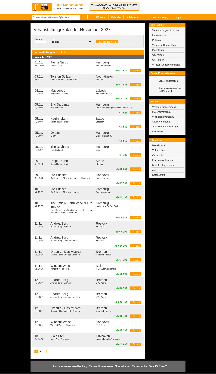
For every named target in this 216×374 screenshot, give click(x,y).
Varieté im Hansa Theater (165, 45)
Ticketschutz (158, 150)
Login (177, 17)
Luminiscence (159, 35)
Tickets (136, 70)
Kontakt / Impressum (163, 165)
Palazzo (156, 40)
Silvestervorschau (161, 121)
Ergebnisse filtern (108, 42)
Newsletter (157, 131)
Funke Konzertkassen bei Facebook (170, 90)
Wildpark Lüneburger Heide (166, 64)
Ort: (53, 39)
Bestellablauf (158, 145)
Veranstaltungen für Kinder (165, 30)
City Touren (158, 59)
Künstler (101, 17)
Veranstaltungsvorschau (164, 107)
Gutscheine (158, 155)
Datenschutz (158, 174)
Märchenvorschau (161, 111)
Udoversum (158, 54)
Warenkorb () (160, 17)
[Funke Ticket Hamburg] (42, 7)
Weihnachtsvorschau (163, 116)
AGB (154, 170)
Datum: (39, 39)
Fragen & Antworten (162, 160)
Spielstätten (132, 17)
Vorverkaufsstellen (168, 80)
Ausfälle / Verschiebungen (165, 126)
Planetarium (158, 50)
